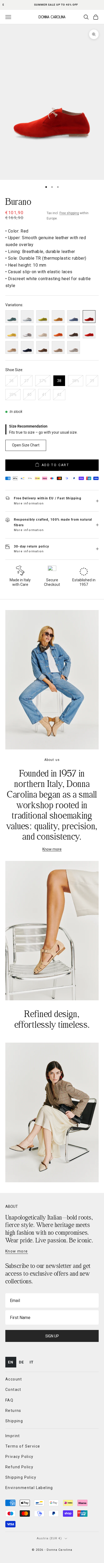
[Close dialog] (98, 745)
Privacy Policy (82, 813)
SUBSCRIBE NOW (77, 806)
